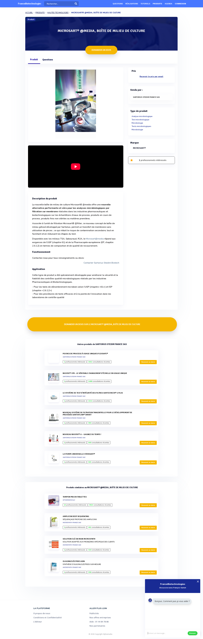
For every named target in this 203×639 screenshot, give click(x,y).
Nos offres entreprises (100, 617)
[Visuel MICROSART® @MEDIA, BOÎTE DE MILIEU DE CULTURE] (75, 104)
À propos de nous (41, 613)
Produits (157, 3)
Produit (34, 59)
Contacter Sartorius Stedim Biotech (101, 262)
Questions (118, 3)
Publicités (94, 613)
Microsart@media (95, 238)
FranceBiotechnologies (29, 3)
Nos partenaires (97, 625)
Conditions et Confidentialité (47, 617)
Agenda (168, 3)
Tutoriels (145, 3)
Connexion (180, 3)
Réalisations (131, 3)
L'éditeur (37, 621)
